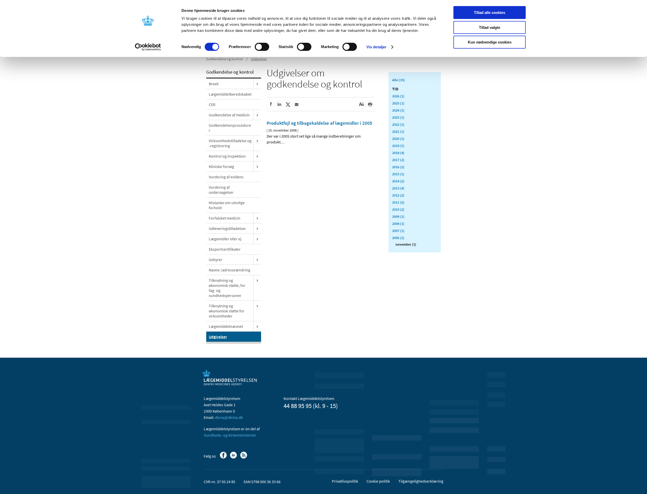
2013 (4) (398, 188)
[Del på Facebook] (271, 104)
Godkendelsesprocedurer (230, 128)
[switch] (262, 47)
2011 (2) (398, 202)
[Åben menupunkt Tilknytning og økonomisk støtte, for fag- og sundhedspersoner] (257, 280)
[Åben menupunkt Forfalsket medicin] (257, 218)
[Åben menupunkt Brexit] (257, 84)
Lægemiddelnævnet (226, 326)
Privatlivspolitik (345, 481)
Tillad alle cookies (489, 12)
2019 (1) (398, 145)
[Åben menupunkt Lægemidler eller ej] (257, 239)
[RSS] (244, 457)
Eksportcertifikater (225, 249)
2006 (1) (398, 237)
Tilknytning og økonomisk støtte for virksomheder (226, 310)
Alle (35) (398, 80)
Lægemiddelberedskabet (230, 94)
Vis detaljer (376, 47)
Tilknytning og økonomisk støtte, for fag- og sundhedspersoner (227, 288)
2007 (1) (398, 230)
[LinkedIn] (234, 457)
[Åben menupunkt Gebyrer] (257, 259)
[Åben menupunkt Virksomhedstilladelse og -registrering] (257, 141)
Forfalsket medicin (224, 218)
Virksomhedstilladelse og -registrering (230, 143)
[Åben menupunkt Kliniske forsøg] (257, 166)
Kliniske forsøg (221, 166)
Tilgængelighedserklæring (420, 481)
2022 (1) (398, 124)
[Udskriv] (370, 104)
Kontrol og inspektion (227, 156)
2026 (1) (398, 96)
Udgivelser (259, 59)
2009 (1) (398, 216)
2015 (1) (398, 174)
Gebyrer (215, 259)
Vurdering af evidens (226, 176)
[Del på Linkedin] (279, 104)
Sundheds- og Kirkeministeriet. (230, 435)
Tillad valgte (489, 27)
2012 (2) (398, 195)
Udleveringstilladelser (227, 228)
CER (212, 104)
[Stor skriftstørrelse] (361, 104)
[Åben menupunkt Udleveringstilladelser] (257, 228)
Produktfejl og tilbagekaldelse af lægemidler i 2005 (319, 123)
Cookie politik (378, 481)
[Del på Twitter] (288, 104)
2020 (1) (398, 138)
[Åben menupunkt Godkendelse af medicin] (257, 115)
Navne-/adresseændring (229, 269)
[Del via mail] (296, 104)
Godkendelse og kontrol (224, 59)
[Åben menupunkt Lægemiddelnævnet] (257, 326)
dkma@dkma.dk (229, 417)
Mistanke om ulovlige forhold (227, 205)
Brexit (214, 83)
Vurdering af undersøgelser (221, 190)
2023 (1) (398, 117)
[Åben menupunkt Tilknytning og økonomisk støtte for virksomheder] (257, 306)
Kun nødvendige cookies (490, 42)
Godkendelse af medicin (229, 114)
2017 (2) (398, 160)
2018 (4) (398, 153)
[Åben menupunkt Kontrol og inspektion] (257, 156)
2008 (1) (398, 223)
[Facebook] (223, 457)
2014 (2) (398, 181)
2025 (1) (398, 103)
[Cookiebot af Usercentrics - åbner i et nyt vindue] (148, 47)
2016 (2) (398, 167)
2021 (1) (398, 131)
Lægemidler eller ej (225, 238)
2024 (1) (398, 110)
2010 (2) (398, 209)
